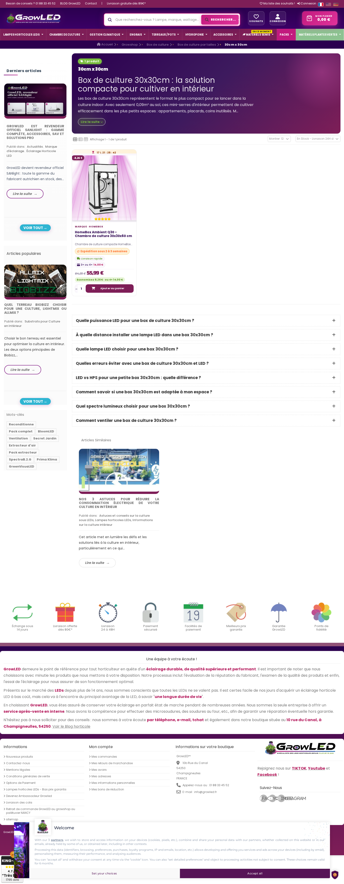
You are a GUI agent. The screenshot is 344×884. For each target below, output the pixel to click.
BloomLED (46, 431)
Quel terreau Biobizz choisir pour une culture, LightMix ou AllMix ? (35, 308)
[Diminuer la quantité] (76, 289)
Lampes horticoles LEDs (113, 520)
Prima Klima (47, 459)
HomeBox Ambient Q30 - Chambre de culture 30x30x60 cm (103, 234)
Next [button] (67, 137)
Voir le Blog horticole (71, 726)
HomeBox (96, 226)
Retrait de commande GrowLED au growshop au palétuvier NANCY (40, 811)
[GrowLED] (34, 18)
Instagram (283, 798)
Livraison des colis (19, 802)
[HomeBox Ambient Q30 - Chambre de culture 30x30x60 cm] (104, 188)
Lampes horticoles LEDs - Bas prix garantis (36, 789)
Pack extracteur (23, 452)
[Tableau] (86, 139)
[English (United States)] (328, 4)
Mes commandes (104, 757)
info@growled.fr (205, 792)
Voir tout (33, 227)
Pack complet (21, 431)
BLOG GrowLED (70, 3)
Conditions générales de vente (28, 776)
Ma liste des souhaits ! (279, 3)
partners (57, 840)
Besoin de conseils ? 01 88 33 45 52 (30, 3)
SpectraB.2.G (20, 459)
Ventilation (18, 438)
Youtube (274, 798)
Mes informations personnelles (113, 783)
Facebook (264, 798)
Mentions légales (18, 770)
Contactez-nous (18, 763)
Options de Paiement (21, 783)
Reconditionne (21, 424)
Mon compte (101, 746)
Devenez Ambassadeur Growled (29, 796)
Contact (91, 3)
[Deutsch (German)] (336, 4)
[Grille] (75, 139)
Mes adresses (101, 776)
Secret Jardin (44, 438)
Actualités (35, 146)
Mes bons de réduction (107, 789)
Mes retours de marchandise (112, 763)
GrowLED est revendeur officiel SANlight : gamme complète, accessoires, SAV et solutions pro (35, 132)
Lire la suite (94, 562)
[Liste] (80, 139)
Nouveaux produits (19, 757)
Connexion (308, 3)
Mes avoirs (99, 770)
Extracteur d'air (22, 445)
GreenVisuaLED (21, 466)
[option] (35, 142)
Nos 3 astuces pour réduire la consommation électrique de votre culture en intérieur (119, 503)
